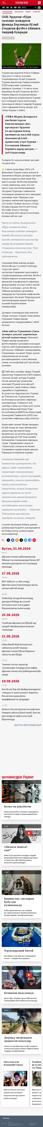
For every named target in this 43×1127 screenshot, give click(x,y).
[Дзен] (21, 540)
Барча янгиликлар (27, 725)
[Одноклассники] (17, 540)
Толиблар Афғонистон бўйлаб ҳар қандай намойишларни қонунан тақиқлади (19, 626)
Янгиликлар (7, 12)
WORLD (24, 7)
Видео (28, 12)
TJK (11, 7)
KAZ (3, 7)
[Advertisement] (21, 751)
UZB (19, 7)
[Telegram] (25, 540)
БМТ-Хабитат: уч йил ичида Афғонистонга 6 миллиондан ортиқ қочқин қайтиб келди (20, 585)
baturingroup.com (13, 1125)
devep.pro (32, 1124)
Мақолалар (19, 12)
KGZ (7, 7)
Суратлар (36, 12)
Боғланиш (6, 1118)
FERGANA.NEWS (21, 2)
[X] (8, 540)
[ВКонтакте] (12, 540)
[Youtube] (34, 540)
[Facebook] (30, 540)
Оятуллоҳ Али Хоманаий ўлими (13, 1063)
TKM (15, 7)
